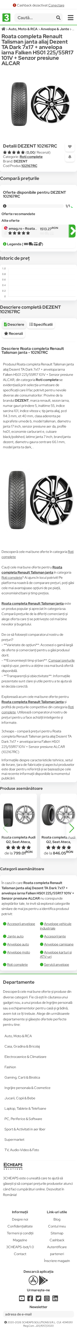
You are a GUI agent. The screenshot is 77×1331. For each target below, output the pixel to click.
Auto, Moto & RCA (18, 1036)
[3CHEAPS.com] (6, 17)
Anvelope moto (18, 952)
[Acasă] (3, 29)
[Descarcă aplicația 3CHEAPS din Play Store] (43, 1283)
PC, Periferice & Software (23, 1119)
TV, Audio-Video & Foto (21, 1150)
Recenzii (15, 333)
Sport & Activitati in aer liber (25, 1129)
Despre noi (20, 1219)
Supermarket (14, 1139)
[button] (71, 828)
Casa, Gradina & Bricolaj (22, 1046)
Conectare (56, 5)
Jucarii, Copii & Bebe (19, 1098)
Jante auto (15, 936)
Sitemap (57, 1233)
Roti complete (31, 156)
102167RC (29, 166)
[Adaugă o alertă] (70, 157)
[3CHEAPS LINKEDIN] (55, 1299)
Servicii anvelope (56, 964)
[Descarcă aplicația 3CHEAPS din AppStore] (33, 1283)
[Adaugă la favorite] (70, 147)
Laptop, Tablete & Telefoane (25, 1108)
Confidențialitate (20, 1226)
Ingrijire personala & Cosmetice (27, 1088)
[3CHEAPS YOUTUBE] (22, 1299)
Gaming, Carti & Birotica (22, 1077)
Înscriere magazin (57, 1261)
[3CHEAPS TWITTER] (38, 1299)
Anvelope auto (18, 944)
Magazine (20, 1240)
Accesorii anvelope (21, 924)
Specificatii (43, 324)
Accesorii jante (55, 936)
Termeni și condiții (20, 1233)
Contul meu (57, 1226)
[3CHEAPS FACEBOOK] (30, 1299)
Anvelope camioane (59, 944)
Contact (20, 1254)
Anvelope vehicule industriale (55, 926)
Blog (56, 1219)
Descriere (15, 324)
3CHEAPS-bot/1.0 (20, 1247)
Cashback (57, 1240)
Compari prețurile (61, 660)
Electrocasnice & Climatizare (25, 1056)
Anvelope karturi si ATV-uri (56, 954)
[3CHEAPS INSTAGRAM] (47, 1299)
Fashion (10, 1067)
